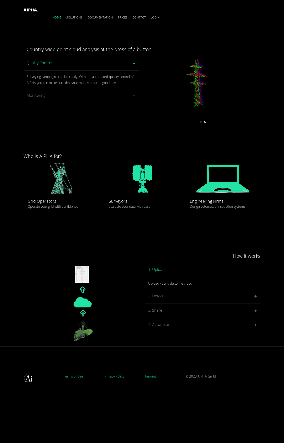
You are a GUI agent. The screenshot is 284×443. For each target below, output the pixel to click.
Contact (139, 17)
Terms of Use (73, 376)
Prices (122, 17)
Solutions (74, 17)
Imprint (150, 376)
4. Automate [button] (158, 324)
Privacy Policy (114, 376)
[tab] (81, 64)
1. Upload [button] (156, 269)
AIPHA (30, 10)
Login (155, 17)
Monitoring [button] (36, 95)
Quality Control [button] (39, 62)
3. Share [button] (155, 310)
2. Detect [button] (155, 295)
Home (57, 17)
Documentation (100, 17)
